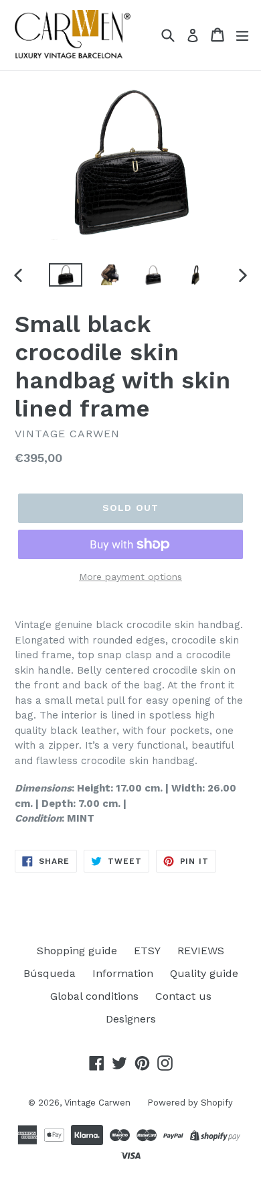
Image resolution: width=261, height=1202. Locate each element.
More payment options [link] (130, 576)
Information (122, 973)
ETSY (147, 950)
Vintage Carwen (97, 1103)
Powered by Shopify (190, 1103)
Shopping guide (77, 950)
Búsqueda (49, 973)
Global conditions (94, 996)
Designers (131, 1018)
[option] (65, 275)
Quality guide (204, 973)
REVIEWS (200, 950)
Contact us (183, 996)
